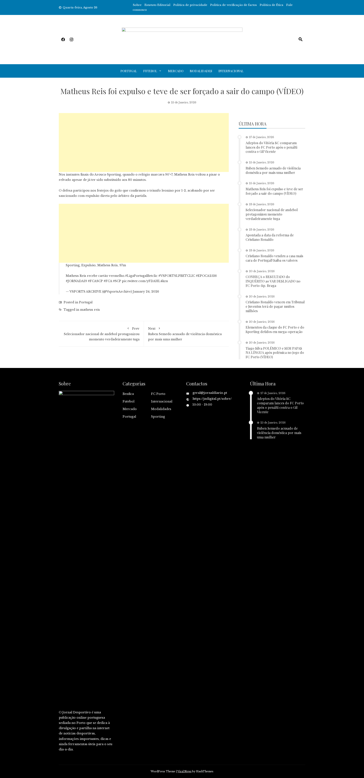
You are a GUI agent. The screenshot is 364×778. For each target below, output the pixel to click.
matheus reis (90, 310)
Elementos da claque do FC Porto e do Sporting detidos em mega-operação (275, 329)
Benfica (128, 394)
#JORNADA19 (76, 281)
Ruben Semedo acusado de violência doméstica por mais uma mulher (185, 334)
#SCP (117, 281)
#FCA (108, 281)
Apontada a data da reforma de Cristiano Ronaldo (270, 237)
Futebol (150, 71)
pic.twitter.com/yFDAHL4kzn (145, 281)
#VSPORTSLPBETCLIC (176, 276)
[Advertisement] (144, 142)
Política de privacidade (190, 5)
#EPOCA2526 (206, 276)
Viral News (184, 771)
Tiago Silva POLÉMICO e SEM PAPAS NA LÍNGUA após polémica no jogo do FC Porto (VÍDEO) (275, 352)
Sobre (137, 5)
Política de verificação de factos (233, 5)
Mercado (175, 71)
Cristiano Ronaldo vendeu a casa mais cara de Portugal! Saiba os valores (274, 258)
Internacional (231, 71)
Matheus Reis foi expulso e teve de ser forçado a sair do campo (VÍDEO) (274, 191)
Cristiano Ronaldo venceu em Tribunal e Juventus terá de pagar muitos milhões (275, 306)
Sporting (158, 416)
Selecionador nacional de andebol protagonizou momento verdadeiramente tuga (101, 334)
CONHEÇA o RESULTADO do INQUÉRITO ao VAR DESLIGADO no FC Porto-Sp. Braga (273, 281)
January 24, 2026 (146, 291)
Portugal (128, 71)
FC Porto (158, 394)
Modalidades (201, 71)
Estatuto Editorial (157, 5)
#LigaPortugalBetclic (141, 276)
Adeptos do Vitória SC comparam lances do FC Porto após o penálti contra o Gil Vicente (271, 147)
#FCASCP (95, 281)
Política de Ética (271, 5)
